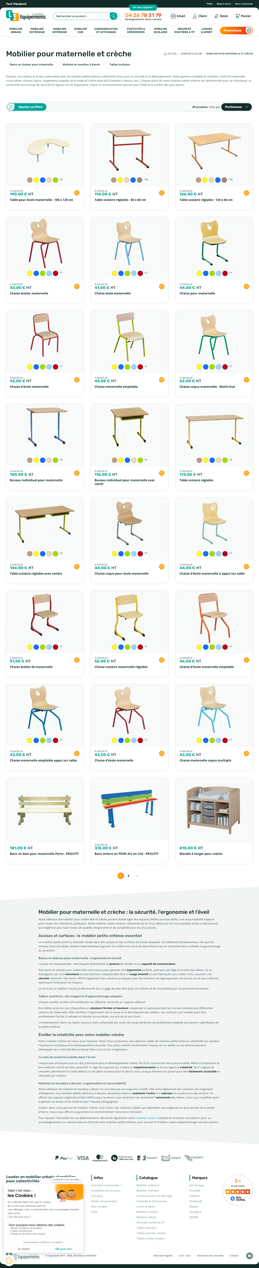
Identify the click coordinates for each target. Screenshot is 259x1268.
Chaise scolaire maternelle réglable (121, 667)
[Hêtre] (29, 180)
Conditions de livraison (105, 1190)
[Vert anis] (55, 180)
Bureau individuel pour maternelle (36, 480)
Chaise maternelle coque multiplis (205, 760)
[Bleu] (42, 180)
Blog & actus (224, 3)
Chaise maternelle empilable (116, 387)
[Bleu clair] (49, 273)
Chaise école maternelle (113, 293)
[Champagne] (49, 180)
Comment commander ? (106, 1185)
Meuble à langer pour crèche (201, 854)
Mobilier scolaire (160, 30)
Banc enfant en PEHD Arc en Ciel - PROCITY (127, 854)
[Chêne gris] (139, 180)
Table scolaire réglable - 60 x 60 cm (120, 200)
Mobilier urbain (15, 30)
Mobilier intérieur (59, 30)
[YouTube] (249, 1255)
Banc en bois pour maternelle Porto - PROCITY (44, 854)
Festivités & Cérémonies (136, 30)
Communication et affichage (106, 30)
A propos (97, 1195)
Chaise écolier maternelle (29, 293)
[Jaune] (36, 180)
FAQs (210, 3)
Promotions (233, 30)
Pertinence (233, 107)
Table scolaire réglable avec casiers (36, 573)
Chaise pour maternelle (197, 293)
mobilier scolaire (146, 1117)
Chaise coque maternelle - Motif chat (207, 387)
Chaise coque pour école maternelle (121, 573)
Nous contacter (244, 3)
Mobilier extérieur (37, 30)
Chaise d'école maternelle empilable (207, 667)
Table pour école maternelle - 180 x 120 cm (41, 200)
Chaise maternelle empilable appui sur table (43, 760)
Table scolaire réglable (196, 480)
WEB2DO (91, 1255)
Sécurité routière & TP (184, 30)
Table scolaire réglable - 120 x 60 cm (206, 200)
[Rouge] (55, 273)
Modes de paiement (104, 1201)
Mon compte (99, 1206)
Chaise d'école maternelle (29, 387)
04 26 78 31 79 (143, 15)
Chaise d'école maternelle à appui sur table (212, 573)
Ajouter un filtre (31, 107)
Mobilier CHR (80, 30)
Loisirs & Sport (207, 30)
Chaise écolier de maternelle (31, 667)
